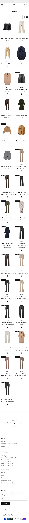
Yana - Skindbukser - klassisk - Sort (21, 243)
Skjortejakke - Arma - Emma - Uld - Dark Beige (7, 89)
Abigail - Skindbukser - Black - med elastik (21, 322)
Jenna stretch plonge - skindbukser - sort (21, 192)
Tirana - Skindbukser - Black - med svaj (7, 297)
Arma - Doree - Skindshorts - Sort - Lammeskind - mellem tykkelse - (7, 38)
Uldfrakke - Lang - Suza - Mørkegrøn (22, 115)
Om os (3, 472)
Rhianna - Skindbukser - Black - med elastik (7, 322)
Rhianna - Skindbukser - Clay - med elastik (21, 297)
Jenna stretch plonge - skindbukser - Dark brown (7, 192)
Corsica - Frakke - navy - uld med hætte (7, 243)
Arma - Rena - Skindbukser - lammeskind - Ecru (21, 38)
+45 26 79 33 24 (5, 453)
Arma (7, 36)
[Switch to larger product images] (24, 17)
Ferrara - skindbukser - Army (7, 218)
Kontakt (3, 475)
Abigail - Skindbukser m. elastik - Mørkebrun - (7, 115)
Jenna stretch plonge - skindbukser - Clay (21, 166)
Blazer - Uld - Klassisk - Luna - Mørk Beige (21, 141)
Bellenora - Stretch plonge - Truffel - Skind (7, 374)
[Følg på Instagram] (5, 509)
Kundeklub (4, 478)
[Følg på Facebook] (2, 509)
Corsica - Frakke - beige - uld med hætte (21, 218)
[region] (14, 420)
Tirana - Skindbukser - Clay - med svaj (21, 271)
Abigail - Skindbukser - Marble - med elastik (7, 348)
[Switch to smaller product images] (27, 17)
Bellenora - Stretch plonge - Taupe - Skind (21, 374)
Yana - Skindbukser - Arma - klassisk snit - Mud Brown (7, 271)
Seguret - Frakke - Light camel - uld (21, 348)
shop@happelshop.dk (6, 448)
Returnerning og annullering (8, 483)
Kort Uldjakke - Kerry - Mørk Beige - (7, 141)
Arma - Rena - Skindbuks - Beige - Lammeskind (7, 64)
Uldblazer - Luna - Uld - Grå (7, 166)
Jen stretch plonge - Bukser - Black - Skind (7, 399)
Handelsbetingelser (6, 480)
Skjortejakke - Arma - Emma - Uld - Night (22, 64)
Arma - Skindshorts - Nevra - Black (21, 89)
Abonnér (5, 503)
